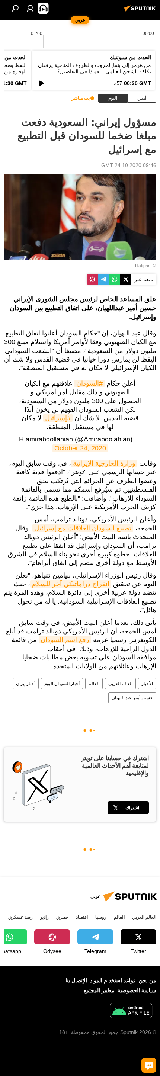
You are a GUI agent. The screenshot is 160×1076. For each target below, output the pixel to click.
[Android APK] (131, 1011)
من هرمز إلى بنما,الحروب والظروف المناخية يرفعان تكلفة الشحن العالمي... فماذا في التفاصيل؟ (94, 68)
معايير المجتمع (99, 990)
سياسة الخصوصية (137, 990)
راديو (44, 917)
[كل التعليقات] (148, 1065)
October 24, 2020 (80, 448)
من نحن (147, 980)
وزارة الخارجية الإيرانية (104, 463)
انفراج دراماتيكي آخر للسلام (70, 584)
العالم (94, 683)
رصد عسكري (20, 917)
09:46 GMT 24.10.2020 (128, 165)
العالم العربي (120, 683)
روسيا (100, 917)
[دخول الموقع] (30, 8)
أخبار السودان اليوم (62, 683)
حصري (62, 917)
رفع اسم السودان (65, 639)
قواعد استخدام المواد (113, 980)
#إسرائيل (58, 418)
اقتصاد (82, 917)
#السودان (89, 383)
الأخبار (147, 683)
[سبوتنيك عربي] (141, 11)
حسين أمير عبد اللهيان (132, 697)
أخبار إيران (25, 683)
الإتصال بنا (76, 980)
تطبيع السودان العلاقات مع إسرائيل (82, 528)
